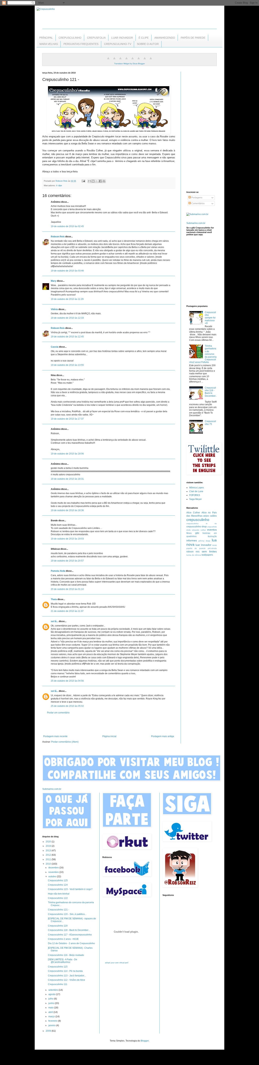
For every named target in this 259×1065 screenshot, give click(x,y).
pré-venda (212, 548)
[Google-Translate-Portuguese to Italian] (126, 60)
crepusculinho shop (196, 526)
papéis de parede (196, 548)
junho (51, 1003)
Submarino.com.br (195, 223)
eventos (212, 529)
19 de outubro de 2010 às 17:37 (67, 419)
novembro (53, 872)
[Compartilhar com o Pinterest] (104, 181)
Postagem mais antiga (162, 736)
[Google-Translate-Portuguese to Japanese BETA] (133, 60)
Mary (53, 281)
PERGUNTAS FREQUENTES (81, 43)
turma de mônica (193, 555)
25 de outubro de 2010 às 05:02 (67, 706)
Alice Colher (193, 512)
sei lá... (54, 621)
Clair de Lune (196, 491)
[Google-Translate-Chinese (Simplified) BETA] (108, 60)
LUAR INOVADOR (122, 37)
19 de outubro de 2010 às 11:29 (67, 299)
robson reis (192, 551)
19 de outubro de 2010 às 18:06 (67, 453)
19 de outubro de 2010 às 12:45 (67, 336)
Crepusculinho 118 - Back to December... (211, 393)
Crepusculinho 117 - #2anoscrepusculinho (70, 934)
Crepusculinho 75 (210, 422)
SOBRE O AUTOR (148, 43)
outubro (52, 876)
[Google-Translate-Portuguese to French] (114, 60)
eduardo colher (199, 530)
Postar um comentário (58, 712)
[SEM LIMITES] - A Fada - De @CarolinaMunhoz (62, 960)
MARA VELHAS (48, 43)
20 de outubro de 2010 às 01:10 (67, 589)
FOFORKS (194, 495)
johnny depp (204, 541)
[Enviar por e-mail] (89, 181)
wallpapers (207, 555)
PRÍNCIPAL (46, 37)
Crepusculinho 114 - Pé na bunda (65, 971)
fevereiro (53, 1021)
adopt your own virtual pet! (116, 963)
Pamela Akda (58, 571)
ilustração (212, 536)
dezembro (53, 867)
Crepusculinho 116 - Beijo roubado (66, 955)
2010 (49, 863)
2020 (49, 841)
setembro (53, 990)
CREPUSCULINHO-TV (117, 43)
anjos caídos (210, 516)
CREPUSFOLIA (96, 37)
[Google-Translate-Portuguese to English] (139, 60)
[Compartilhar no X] (97, 181)
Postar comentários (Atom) (64, 741)
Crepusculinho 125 (58, 880)
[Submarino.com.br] (197, 214)
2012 (49, 855)
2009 (49, 1031)
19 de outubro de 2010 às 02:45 (67, 226)
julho (51, 998)
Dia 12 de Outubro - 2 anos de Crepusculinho (71, 943)
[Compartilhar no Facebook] (100, 181)
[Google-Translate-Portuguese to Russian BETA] (145, 60)
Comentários (198, 203)
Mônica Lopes (196, 487)
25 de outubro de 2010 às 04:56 (67, 681)
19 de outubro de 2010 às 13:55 (67, 365)
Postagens (196, 197)
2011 (49, 859)
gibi (197, 533)
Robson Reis (58, 236)
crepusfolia (212, 527)
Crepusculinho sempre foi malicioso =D (210, 318)
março (51, 1016)
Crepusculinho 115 (57, 966)
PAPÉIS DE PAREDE (193, 37)
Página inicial (109, 736)
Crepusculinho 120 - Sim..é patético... (67, 914)
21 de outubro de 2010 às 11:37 (67, 611)
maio (51, 1007)
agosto (52, 994)
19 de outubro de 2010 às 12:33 (67, 318)
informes (191, 540)
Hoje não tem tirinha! (58, 893)
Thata (54, 599)
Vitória (54, 309)
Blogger (145, 1040)
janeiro (52, 1025)
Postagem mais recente (55, 736)
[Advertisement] (108, 724)
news (214, 545)
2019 (49, 846)
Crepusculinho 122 (58, 898)
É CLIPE (144, 37)
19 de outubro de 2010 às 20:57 (67, 560)
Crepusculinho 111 (57, 984)
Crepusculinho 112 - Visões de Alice (66, 980)
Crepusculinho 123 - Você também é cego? (70, 889)
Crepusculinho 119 (57, 925)
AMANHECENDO (164, 37)
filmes (189, 533)
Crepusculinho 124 (58, 885)
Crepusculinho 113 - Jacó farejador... (67, 975)
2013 (49, 850)
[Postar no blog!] (93, 181)
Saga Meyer (195, 499)
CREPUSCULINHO (70, 37)
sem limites (209, 551)
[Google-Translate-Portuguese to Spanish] (151, 60)
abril (50, 1012)
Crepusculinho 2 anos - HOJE (63, 939)
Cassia (54, 347)
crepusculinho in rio (201, 523)
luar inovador (203, 544)
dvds (188, 530)
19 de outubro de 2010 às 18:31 (67, 479)
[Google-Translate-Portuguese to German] (120, 60)
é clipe (59, 185)
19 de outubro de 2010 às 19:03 (67, 538)
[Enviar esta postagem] (83, 181)
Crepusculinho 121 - (58, 909)
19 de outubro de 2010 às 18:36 (67, 510)
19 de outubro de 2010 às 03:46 (67, 270)
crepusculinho (197, 520)
